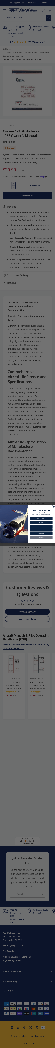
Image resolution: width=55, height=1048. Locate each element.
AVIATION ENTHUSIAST (41, 529)
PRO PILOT (41, 526)
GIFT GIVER (41, 533)
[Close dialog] (53, 506)
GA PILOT (41, 522)
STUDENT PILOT (41, 518)
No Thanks (41, 537)
